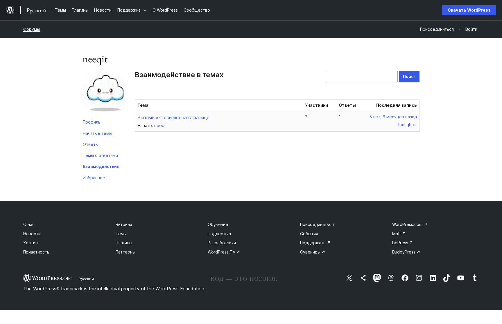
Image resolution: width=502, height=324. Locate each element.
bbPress (402, 242)
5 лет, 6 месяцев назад (393, 116)
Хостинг (31, 242)
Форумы (31, 29)
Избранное (94, 177)
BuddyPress (406, 251)
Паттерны (125, 251)
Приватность (36, 251)
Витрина (124, 224)
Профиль (92, 122)
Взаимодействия (101, 166)
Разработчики (222, 242)
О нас (29, 224)
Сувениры (312, 251)
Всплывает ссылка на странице (173, 117)
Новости (32, 233)
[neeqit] (104, 94)
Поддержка (219, 233)
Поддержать (315, 242)
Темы (121, 233)
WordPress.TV (224, 251)
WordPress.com (409, 224)
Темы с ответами (100, 155)
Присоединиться (317, 224)
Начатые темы (97, 133)
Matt (399, 233)
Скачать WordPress (469, 10)
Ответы (90, 144)
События (309, 233)
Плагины (124, 242)
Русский (86, 278)
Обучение (218, 224)
